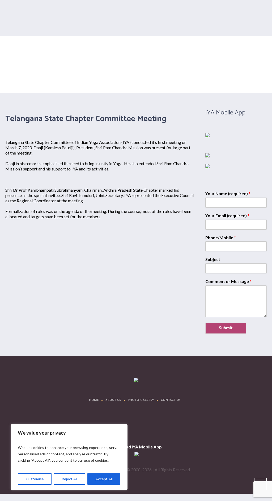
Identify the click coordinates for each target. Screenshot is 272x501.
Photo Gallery (141, 400)
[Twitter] (129, 425)
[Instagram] (145, 425)
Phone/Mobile (220, 237)
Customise (35, 479)
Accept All (104, 479)
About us (113, 400)
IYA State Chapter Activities (224, 70)
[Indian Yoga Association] (136, 380)
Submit (226, 328)
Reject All (70, 479)
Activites (196, 70)
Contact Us (171, 400)
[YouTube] (161, 425)
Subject (212, 259)
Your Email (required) (227, 215)
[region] (69, 457)
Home (183, 70)
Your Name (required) (227, 193)
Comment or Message (228, 281)
